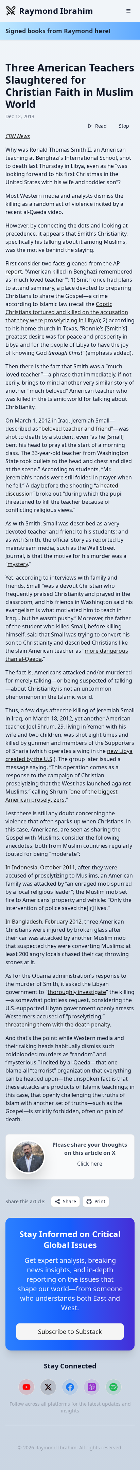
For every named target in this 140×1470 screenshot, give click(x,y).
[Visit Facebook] (70, 1387)
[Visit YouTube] (26, 1387)
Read (101, 126)
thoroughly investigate (77, 992)
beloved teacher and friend (76, 428)
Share (69, 1201)
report (13, 271)
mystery (17, 564)
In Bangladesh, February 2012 (43, 921)
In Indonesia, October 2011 (40, 867)
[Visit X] (48, 1387)
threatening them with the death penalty (57, 1024)
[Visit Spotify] (113, 1387)
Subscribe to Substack (70, 1331)
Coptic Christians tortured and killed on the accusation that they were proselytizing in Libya (66, 312)
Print (99, 1201)
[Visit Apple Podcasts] (92, 1387)
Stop (124, 126)
